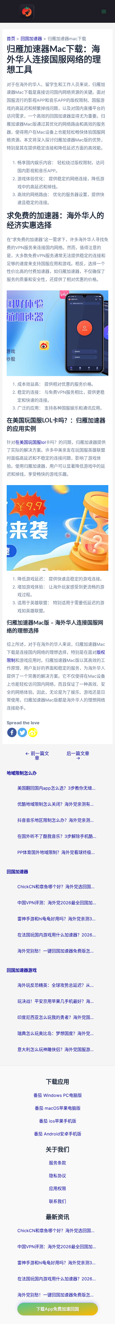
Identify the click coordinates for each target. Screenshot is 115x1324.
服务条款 (57, 1162)
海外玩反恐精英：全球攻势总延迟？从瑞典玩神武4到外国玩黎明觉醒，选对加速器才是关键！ (57, 985)
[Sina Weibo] (32, 732)
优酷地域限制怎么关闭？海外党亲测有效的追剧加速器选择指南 (57, 804)
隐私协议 (57, 1175)
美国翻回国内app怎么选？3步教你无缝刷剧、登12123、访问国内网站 (57, 788)
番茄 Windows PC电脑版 (57, 1095)
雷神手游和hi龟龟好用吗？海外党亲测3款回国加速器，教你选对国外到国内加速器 (57, 918)
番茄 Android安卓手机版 (57, 1134)
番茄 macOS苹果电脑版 (57, 1108)
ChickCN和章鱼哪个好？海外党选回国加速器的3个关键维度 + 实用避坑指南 (57, 886)
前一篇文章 (37, 755)
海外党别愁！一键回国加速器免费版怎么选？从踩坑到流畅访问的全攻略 (57, 951)
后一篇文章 (78, 755)
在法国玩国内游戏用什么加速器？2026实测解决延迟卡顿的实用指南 (57, 934)
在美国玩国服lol (30, 442)
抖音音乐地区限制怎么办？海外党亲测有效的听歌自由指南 (57, 820)
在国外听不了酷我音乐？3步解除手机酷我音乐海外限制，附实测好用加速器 (57, 836)
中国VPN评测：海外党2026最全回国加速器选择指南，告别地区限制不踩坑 (57, 902)
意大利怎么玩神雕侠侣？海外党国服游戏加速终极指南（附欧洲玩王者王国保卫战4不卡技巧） (57, 1049)
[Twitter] (22, 732)
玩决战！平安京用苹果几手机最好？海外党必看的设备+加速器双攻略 (57, 1001)
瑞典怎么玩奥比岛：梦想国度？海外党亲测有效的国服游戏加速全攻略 (57, 1033)
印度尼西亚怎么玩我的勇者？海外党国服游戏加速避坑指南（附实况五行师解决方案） (57, 1017)
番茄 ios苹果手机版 (57, 1121)
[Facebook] (12, 732)
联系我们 (57, 1201)
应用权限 (57, 1188)
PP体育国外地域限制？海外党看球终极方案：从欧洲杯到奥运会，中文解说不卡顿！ (57, 852)
